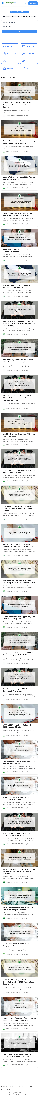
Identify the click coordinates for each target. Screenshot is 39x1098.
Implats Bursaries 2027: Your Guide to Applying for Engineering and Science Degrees (17, 105)
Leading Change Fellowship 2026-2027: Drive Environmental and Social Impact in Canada (18, 508)
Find (19, 31)
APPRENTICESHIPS (17, 115)
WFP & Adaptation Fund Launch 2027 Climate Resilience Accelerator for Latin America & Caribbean (17, 398)
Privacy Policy (21, 1086)
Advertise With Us (6, 1089)
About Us (4, 1086)
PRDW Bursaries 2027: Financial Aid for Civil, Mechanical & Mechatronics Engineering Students (19, 872)
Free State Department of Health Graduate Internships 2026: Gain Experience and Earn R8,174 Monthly (19, 324)
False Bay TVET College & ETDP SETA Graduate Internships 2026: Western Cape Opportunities (18, 982)
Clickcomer (27, 1094)
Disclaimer (30, 1086)
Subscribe (33, 3)
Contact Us (12, 1086)
